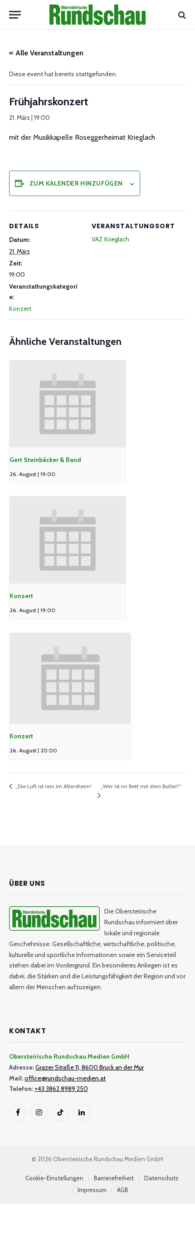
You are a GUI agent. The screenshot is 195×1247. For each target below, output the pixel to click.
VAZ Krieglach (110, 239)
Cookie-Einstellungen (54, 1178)
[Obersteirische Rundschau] (97, 14)
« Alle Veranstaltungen (46, 53)
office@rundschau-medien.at (65, 1078)
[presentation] (68, 403)
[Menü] (15, 15)
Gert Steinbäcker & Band (45, 460)
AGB (122, 1189)
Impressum (92, 1189)
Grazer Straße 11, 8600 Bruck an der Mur (89, 1067)
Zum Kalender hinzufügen (76, 183)
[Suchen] (181, 15)
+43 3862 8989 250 (61, 1089)
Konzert (20, 308)
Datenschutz (161, 1178)
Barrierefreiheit (114, 1178)
